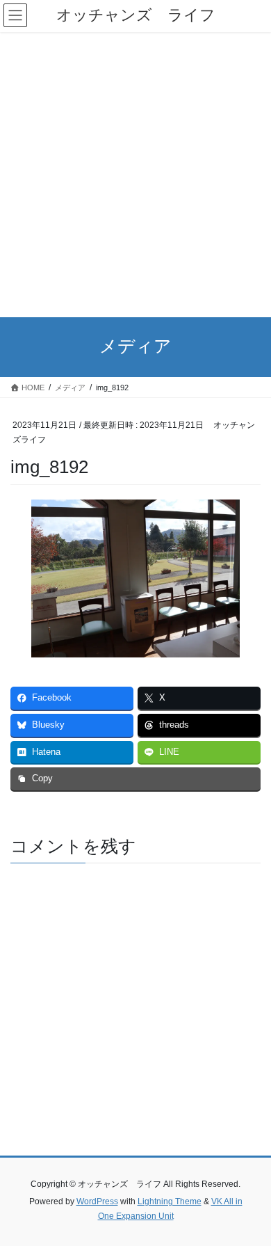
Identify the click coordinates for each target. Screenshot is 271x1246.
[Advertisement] (135, 174)
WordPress (97, 1201)
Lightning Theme (170, 1201)
